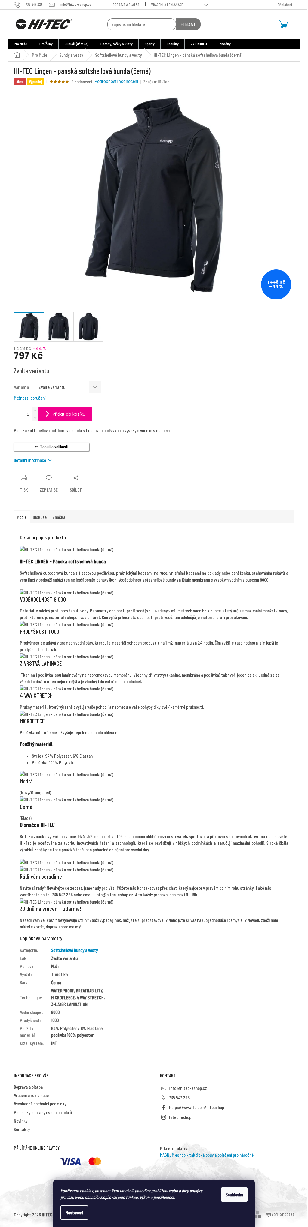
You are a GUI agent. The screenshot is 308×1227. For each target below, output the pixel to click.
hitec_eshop (180, 1117)
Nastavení (74, 1212)
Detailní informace (30, 460)
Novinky (20, 1120)
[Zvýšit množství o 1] (35, 410)
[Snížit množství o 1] (35, 417)
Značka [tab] (59, 517)
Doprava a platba (126, 4)
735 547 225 (179, 1097)
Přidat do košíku (69, 414)
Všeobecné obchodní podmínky (40, 1103)
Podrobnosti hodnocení (116, 81)
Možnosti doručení (29, 398)
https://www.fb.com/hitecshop (196, 1107)
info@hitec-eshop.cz (188, 1088)
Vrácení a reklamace (167, 4)
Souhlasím (234, 1194)
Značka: (156, 81)
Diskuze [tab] (40, 517)
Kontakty (22, 1129)
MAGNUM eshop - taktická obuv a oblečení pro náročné (207, 1155)
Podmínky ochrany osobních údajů (43, 1112)
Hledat (188, 24)
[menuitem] (20, 44)
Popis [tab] (22, 517)
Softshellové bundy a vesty (74, 950)
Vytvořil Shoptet (280, 1214)
